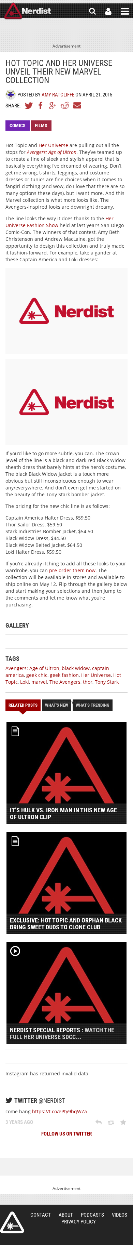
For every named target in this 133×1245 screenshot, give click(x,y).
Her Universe (53, 145)
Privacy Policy (78, 1222)
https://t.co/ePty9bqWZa (59, 1111)
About (66, 1215)
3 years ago (19, 1122)
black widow (76, 668)
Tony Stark (107, 682)
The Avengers (64, 682)
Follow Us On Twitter (66, 1134)
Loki (24, 682)
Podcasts (92, 1215)
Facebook (40, 105)
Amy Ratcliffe (58, 95)
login (108, 11)
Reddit (64, 105)
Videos (119, 1215)
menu (125, 11)
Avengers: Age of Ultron (51, 152)
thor (87, 682)
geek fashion (64, 675)
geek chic (36, 675)
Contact (40, 1215)
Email (76, 105)
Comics (18, 125)
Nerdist (27, 11)
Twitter (29, 105)
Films (41, 125)
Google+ (52, 105)
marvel (39, 682)
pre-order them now (72, 570)
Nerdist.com (12, 1222)
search (92, 11)
